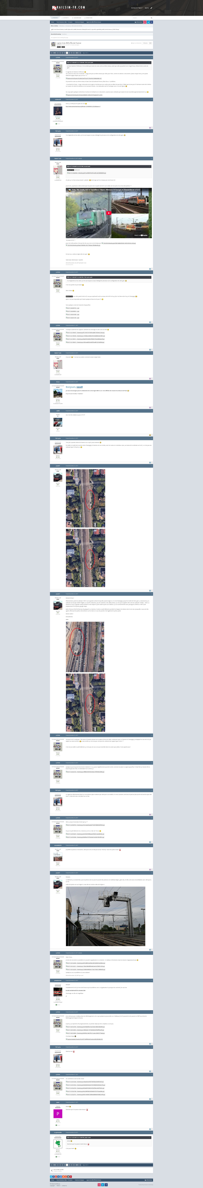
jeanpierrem (57, 980)
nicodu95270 (57, 845)
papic (57, 1102)
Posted (72, 57)
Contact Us (64, 1185)
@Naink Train (70, 170)
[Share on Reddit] (63, 1177)
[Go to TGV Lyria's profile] (58, 142)
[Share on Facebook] (53, 1177)
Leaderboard (77, 18)
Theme (58, 1185)
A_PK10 (59, 45)
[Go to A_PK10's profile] (53, 44)
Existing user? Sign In (136, 8)
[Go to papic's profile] (58, 1113)
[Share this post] (151, 57)
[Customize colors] (151, 8)
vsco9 (85, 166)
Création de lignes (75, 45)
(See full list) (79, 26)
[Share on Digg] (58, 1177)
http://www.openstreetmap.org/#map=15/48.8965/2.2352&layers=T (83, 106)
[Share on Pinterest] (71, 1177)
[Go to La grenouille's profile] (58, 1143)
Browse (55, 18)
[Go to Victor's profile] (58, 393)
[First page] (52, 53)
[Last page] (80, 53)
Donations (89, 18)
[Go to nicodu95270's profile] (58, 856)
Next (77, 52)
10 (150, 43)
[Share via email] (68, 1177)
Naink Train (58, 158)
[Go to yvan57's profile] (58, 477)
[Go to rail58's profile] (58, 422)
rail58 (57, 411)
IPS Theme (52, 1184)
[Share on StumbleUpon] (66, 1177)
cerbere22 (58, 99)
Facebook (151, 22)
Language (52, 1185)
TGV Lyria (87, 62)
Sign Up (147, 8)
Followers (145, 43)
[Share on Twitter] (51, 1177)
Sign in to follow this (136, 43)
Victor (58, 382)
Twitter (148, 22)
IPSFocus (58, 1184)
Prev (55, 52)
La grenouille (58, 1132)
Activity (65, 18)
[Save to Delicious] (61, 1177)
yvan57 (58, 466)
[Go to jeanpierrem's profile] (58, 992)
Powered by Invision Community (146, 1184)
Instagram (144, 22)
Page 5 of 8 (85, 52)
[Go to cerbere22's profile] (58, 111)
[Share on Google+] (56, 1177)
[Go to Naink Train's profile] (58, 170)
